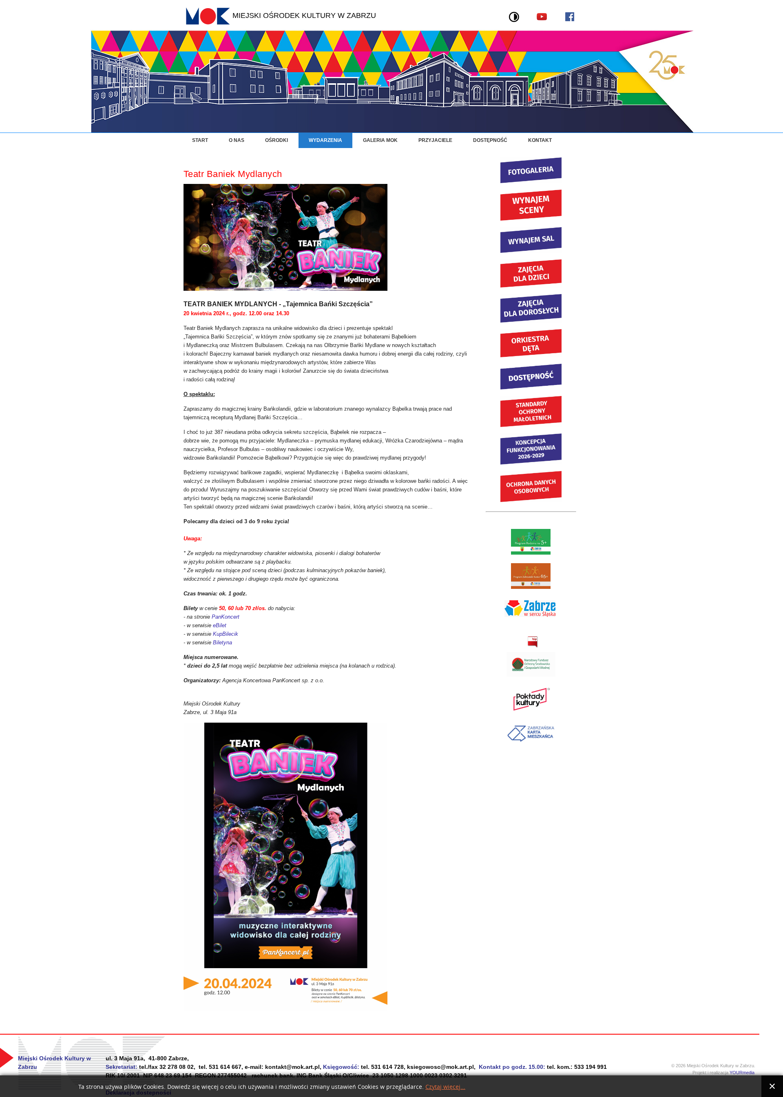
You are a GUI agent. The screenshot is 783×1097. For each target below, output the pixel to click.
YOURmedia (744, 1072)
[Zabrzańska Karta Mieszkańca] (530, 744)
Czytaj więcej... (445, 1087)
